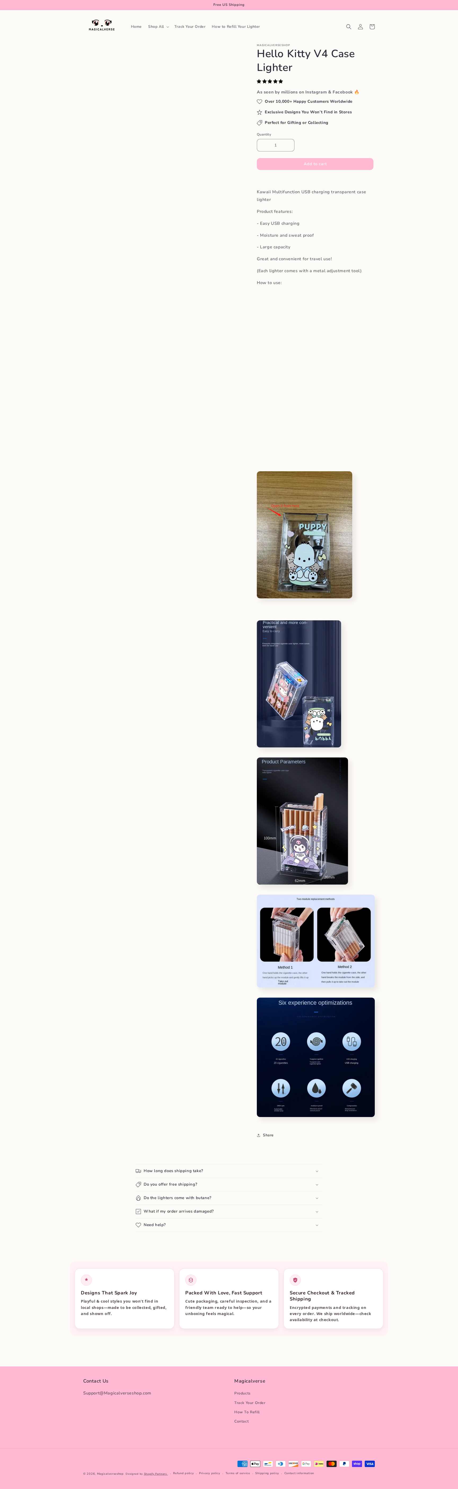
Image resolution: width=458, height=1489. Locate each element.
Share (268, 1135)
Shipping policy (267, 1473)
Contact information (299, 1473)
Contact (241, 1421)
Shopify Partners (156, 1474)
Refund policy (183, 1473)
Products (242, 1393)
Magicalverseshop (110, 1474)
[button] (270, 81)
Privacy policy (209, 1473)
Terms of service (238, 1473)
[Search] (349, 27)
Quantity (264, 134)
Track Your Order (250, 1402)
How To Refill (247, 1412)
